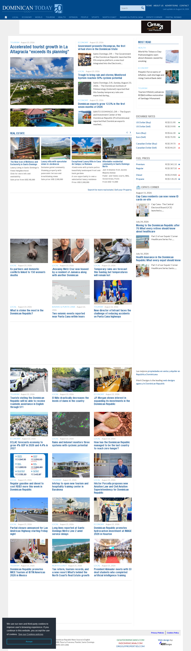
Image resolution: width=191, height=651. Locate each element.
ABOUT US (158, 5)
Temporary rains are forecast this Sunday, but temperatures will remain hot (111, 272)
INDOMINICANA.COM (130, 643)
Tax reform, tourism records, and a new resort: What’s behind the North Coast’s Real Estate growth (70, 572)
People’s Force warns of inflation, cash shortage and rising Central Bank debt (151, 74)
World (38, 17)
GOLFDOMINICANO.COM (130, 640)
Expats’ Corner (154, 17)
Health (62, 17)
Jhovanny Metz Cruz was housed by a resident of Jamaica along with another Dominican (70, 272)
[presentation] (127, 132)
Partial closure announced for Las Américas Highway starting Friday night (29, 531)
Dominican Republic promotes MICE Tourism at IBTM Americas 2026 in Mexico (27, 572)
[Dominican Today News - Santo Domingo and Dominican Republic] (32, 8)
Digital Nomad (173, 17)
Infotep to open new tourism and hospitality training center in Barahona (70, 486)
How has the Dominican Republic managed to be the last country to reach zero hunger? (112, 445)
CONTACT (184, 5)
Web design (163, 640)
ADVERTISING (171, 5)
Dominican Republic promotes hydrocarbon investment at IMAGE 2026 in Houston (113, 531)
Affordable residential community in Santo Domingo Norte (115, 164)
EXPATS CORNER (150, 187)
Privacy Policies (157, 633)
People (84, 17)
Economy (27, 17)
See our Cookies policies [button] (30, 634)
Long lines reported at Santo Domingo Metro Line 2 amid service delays (68, 531)
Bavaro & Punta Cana (131, 17)
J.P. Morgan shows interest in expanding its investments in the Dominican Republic (112, 401)
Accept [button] (29, 641)
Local (15, 17)
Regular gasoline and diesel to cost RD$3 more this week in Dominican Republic (27, 486)
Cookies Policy (173, 633)
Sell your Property (123, 189)
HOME (149, 5)
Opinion (73, 17)
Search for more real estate (100, 189)
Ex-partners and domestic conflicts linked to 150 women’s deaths (27, 272)
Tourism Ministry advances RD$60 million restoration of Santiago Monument (151, 95)
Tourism (50, 17)
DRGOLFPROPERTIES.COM (130, 646)
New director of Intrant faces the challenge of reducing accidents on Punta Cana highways (112, 313)
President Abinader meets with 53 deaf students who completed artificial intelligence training (113, 572)
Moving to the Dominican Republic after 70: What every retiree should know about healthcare (158, 228)
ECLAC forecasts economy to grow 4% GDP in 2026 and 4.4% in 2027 (29, 445)
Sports (95, 17)
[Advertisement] (71, 27)
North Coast (109, 17)
